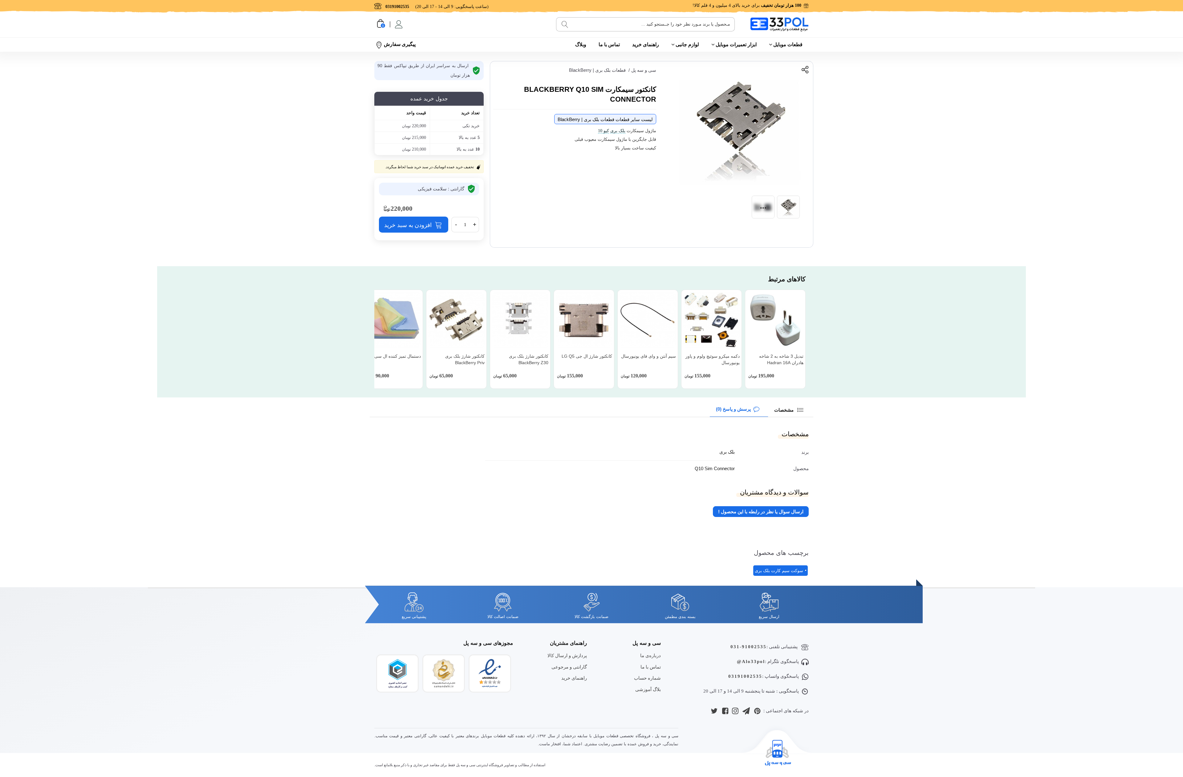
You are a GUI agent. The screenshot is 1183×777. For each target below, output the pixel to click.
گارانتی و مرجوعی (569, 666)
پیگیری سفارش (400, 44)
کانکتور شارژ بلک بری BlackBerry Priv (465, 359)
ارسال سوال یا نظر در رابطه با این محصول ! (760, 511)
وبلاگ (580, 44)
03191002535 (745, 676)
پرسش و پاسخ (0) (733, 409)
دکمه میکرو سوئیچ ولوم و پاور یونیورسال (712, 359)
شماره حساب (647, 678)
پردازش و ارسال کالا (567, 655)
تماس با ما (609, 44)
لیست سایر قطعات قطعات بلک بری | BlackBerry (605, 119)
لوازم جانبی (687, 44)
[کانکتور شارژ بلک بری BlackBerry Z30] (520, 320)
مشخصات (784, 410)
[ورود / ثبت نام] (398, 24)
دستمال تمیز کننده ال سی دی (394, 356)
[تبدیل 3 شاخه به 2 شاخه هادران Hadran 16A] (775, 320)
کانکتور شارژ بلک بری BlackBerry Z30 (528, 359)
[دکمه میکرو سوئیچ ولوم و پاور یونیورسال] (711, 320)
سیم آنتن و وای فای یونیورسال (648, 356)
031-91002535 (748, 646)
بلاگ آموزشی (648, 689)
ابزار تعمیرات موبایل (736, 44)
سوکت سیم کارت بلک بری (779, 570)
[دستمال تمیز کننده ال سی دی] (393, 320)
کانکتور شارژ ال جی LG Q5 (587, 356)
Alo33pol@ (751, 661)
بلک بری (617, 130)
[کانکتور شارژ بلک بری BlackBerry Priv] (456, 320)
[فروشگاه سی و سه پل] (779, 24)
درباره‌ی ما (650, 655)
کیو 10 (603, 130)
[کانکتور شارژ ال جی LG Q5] (584, 320)
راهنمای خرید (645, 44)
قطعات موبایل (788, 44)
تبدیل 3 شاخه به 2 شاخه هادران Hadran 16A (781, 359)
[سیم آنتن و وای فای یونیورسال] (648, 320)
